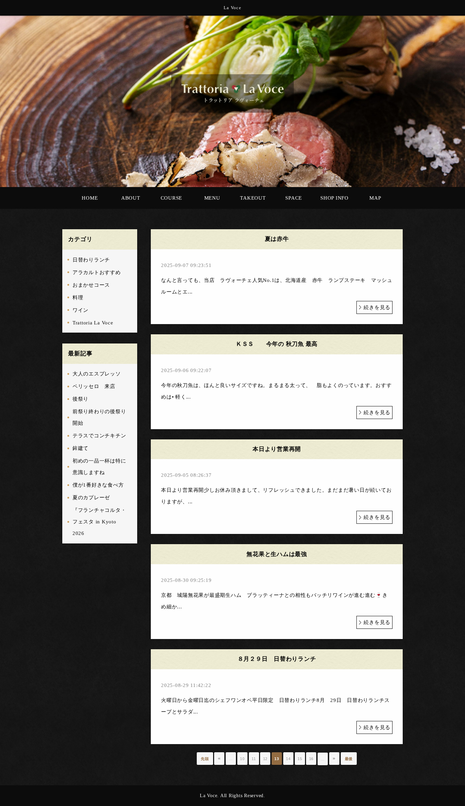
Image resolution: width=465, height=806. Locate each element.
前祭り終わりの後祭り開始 (99, 417)
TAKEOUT (253, 198)
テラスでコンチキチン (99, 435)
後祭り (81, 399)
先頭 (205, 759)
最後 (349, 759)
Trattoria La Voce (93, 322)
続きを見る (377, 307)
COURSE (171, 198)
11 (254, 759)
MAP (375, 198)
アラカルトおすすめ (97, 272)
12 (265, 759)
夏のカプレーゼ (91, 497)
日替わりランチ (91, 260)
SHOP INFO (334, 198)
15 (300, 759)
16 (311, 759)
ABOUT (130, 198)
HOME (90, 198)
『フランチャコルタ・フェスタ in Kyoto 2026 (99, 521)
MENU (212, 198)
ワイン (81, 310)
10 (242, 759)
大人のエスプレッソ (97, 373)
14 (288, 759)
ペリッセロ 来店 (94, 386)
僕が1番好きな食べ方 (98, 485)
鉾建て (81, 448)
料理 (78, 297)
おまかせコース (91, 285)
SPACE (293, 198)
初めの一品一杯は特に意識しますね (99, 466)
